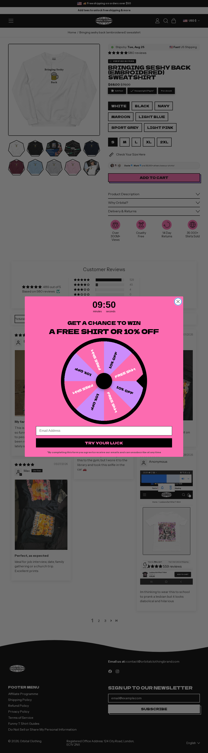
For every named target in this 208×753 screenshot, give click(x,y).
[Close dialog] (178, 301)
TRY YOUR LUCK (104, 442)
